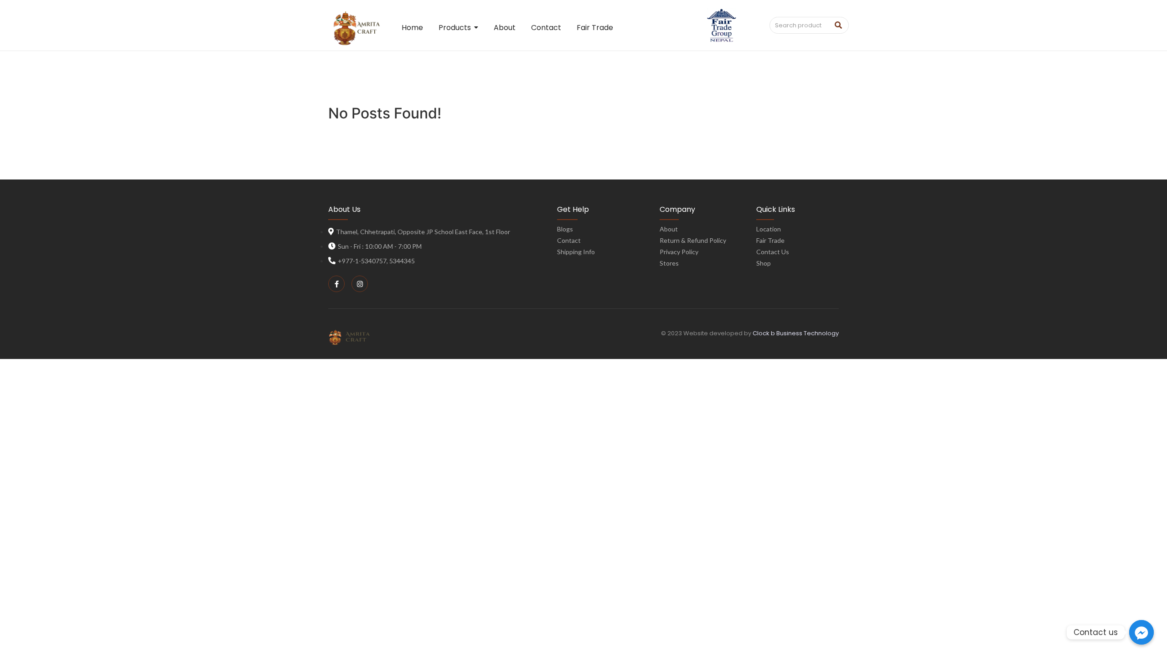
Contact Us (772, 252)
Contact (569, 240)
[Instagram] (359, 284)
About (669, 229)
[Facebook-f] (336, 284)
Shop (763, 263)
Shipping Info (576, 252)
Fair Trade (770, 240)
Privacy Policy (679, 252)
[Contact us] (1141, 632)
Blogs (565, 229)
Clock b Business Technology (796, 333)
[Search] (838, 25)
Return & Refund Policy (693, 240)
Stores (669, 263)
